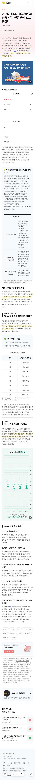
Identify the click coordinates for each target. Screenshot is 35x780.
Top (31, 774)
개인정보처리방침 (7, 775)
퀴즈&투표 (12, 768)
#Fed (12, 629)
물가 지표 (7, 104)
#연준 (18, 629)
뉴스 (4, 768)
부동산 (19, 763)
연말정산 (6, 137)
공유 (21, 774)
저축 (4, 763)
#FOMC (5, 629)
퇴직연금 (6, 142)
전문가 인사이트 (20, 768)
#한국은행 (27, 633)
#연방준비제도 (27, 629)
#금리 (20, 633)
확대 (30, 81)
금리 (15, 51)
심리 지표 (7, 109)
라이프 (15, 763)
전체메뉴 (32, 2)
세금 (24, 763)
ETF (5, 132)
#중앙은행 (6, 637)
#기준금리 (12, 633)
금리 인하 (11, 607)
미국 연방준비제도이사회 (22, 661)
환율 (29, 48)
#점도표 (14, 637)
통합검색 (28, 2)
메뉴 (5, 774)
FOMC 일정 (7, 100)
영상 (7, 768)
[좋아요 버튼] (13, 774)
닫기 (32, 94)
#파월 (4, 633)
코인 (5, 127)
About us (24, 770)
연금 (4, 765)
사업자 (8, 765)
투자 (7, 763)
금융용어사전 (17, 770)
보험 (27, 763)
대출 (11, 763)
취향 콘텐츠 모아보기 (8, 770)
